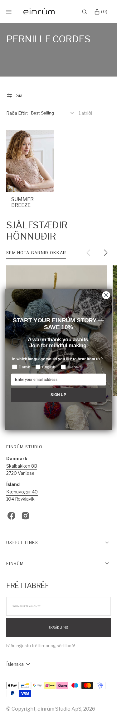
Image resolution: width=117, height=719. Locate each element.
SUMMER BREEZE (22, 202)
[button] (84, 12)
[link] (30, 161)
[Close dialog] (106, 295)
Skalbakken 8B (21, 466)
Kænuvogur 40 (22, 491)
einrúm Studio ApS (59, 709)
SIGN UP (58, 395)
